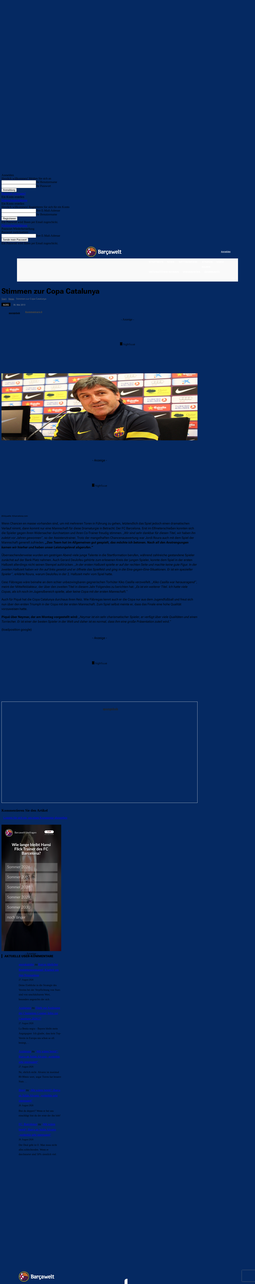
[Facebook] (195, 252)
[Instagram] (203, 252)
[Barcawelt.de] (104, 252)
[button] (233, 278)
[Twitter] (210, 252)
